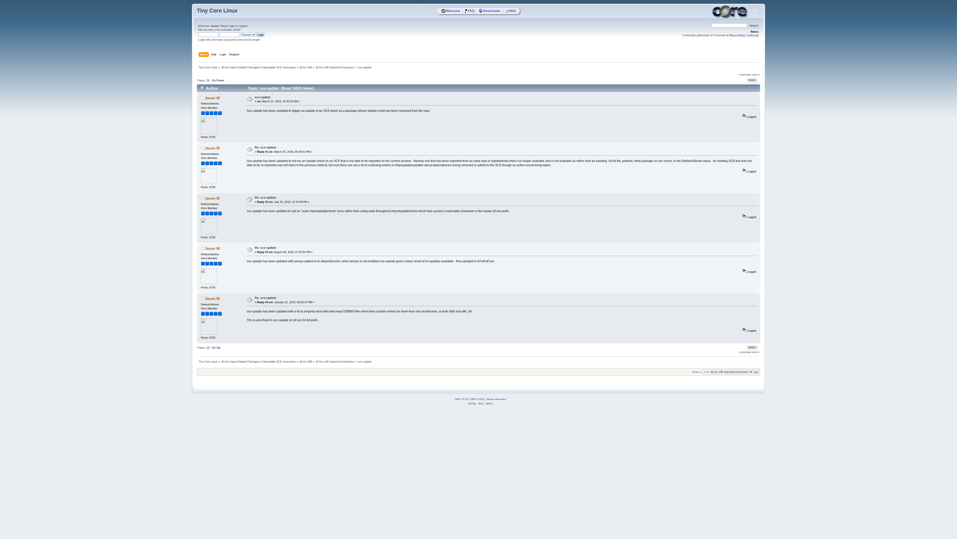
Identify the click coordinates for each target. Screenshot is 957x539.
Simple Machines (496, 399)
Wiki (512, 11)
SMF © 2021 (478, 399)
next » (756, 74)
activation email (230, 29)
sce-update (263, 97)
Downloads (491, 11)
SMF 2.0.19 (461, 399)
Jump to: (697, 372)
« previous (745, 74)
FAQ (471, 11)
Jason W (212, 98)
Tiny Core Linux (217, 10)
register (243, 25)
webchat (753, 35)
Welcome (453, 11)
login (232, 25)
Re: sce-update (265, 147)
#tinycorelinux (737, 35)
